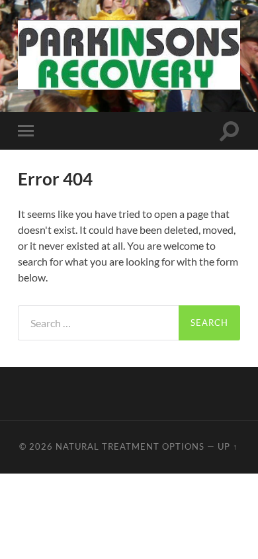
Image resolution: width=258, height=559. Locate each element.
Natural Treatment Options (130, 446)
